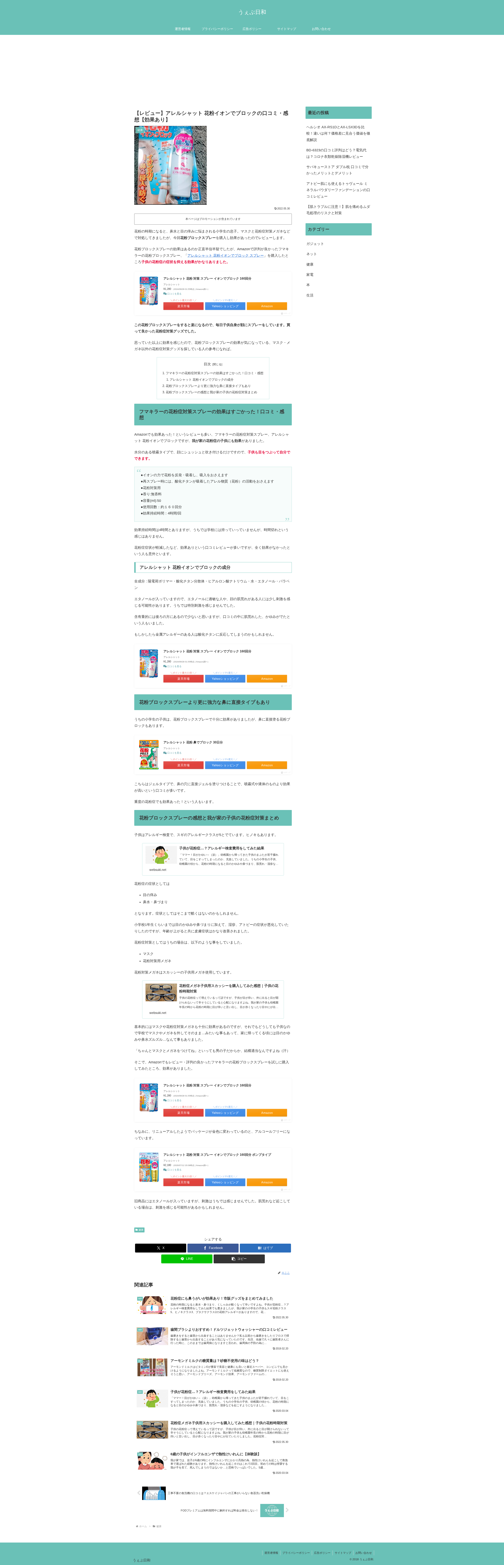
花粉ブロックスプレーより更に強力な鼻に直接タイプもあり (208, 386)
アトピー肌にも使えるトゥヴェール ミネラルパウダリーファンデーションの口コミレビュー (338, 190)
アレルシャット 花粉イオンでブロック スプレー (225, 256)
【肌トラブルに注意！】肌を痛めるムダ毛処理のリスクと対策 (338, 210)
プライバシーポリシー (296, 1552)
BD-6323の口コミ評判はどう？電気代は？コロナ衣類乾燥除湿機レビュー (336, 153)
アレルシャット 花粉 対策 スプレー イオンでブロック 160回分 (207, 278)
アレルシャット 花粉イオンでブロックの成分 (201, 379)
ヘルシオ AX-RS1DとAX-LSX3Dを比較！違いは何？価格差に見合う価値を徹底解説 (338, 133)
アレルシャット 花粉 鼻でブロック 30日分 (193, 742)
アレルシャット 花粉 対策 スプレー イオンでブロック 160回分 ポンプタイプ (217, 1154)
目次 (207, 364)
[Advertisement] (252, 67)
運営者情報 (271, 1552)
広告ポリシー (322, 1552)
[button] (239, 1258)
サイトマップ (343, 1552)
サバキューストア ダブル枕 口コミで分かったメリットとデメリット (337, 170)
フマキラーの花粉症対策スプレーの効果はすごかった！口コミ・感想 (214, 373)
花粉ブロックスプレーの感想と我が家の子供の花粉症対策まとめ (211, 392)
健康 (141, 1229)
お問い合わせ (363, 1552)
